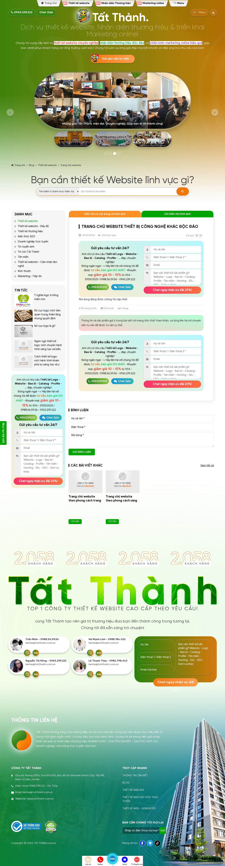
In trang (124, 308)
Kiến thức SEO (26, 236)
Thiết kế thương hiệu (30, 231)
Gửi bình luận (81, 451)
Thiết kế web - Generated (139, 808)
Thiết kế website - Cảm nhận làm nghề (37, 264)
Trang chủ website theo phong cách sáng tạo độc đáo (121, 500)
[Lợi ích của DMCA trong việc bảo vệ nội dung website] (51, 827)
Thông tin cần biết (135, 775)
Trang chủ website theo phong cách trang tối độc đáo (85, 500)
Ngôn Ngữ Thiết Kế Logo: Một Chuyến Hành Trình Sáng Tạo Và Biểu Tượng (48, 347)
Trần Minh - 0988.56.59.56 (42, 639)
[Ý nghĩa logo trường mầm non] (23, 300)
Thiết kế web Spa (133, 790)
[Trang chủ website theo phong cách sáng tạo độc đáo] (123, 481)
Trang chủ (19, 165)
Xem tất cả (207, 465)
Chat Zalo (46, 12)
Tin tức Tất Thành (28, 251)
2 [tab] (110, 153)
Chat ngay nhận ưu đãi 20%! (38, 481)
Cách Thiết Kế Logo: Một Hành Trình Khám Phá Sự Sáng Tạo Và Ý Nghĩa (46, 362)
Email (125, 864)
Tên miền (23, 257)
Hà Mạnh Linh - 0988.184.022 (107, 639)
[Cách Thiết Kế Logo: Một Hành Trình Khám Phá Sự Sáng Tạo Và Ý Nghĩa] (23, 362)
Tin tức (21, 290)
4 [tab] (118, 153)
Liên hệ (88, 864)
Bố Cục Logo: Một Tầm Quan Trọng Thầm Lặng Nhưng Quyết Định (47, 314)
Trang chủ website (71, 165)
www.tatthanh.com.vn (40, 798)
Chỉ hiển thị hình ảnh (177, 214)
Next (214, 112)
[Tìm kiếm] (182, 191)
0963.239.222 (22, 12)
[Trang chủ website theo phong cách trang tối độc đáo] (85, 481)
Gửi (162, 830)
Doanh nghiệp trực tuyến (33, 241)
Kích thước (24, 271)
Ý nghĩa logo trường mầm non (46, 297)
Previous (10, 112)
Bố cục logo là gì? (45, 326)
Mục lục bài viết (3, 433)
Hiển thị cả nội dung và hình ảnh (105, 214)
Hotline (100, 864)
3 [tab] (114, 153)
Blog (31, 165)
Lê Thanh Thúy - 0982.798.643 (108, 660)
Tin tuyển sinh (26, 246)
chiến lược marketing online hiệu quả (176, 43)
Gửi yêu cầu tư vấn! (115, 58)
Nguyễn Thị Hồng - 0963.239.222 (46, 660)
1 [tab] (106, 153)
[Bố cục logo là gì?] (23, 331)
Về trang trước (88, 308)
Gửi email (108, 308)
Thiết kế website (47, 165)
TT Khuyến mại (136, 864)
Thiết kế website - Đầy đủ (33, 226)
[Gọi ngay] (27, 653)
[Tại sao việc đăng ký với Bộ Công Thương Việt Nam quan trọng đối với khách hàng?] (26, 826)
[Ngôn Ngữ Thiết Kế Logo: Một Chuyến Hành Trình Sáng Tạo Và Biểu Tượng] (23, 346)
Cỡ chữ (190, 235)
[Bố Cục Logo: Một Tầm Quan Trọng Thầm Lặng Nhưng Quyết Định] (23, 316)
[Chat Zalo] (35, 653)
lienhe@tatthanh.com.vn (41, 643)
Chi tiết (75, 521)
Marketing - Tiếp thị (30, 276)
